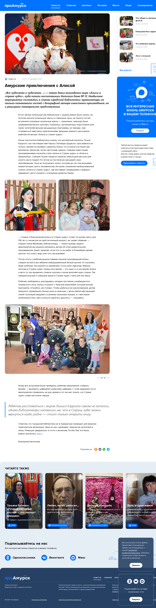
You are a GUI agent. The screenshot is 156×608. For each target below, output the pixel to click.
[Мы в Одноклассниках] (129, 581)
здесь (39, 433)
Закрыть (136, 599)
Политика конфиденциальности (70, 600)
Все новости (125, 70)
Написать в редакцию (39, 600)
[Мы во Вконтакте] (135, 581)
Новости (97, 578)
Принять (136, 565)
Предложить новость (134, 163)
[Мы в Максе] (142, 581)
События (108, 578)
